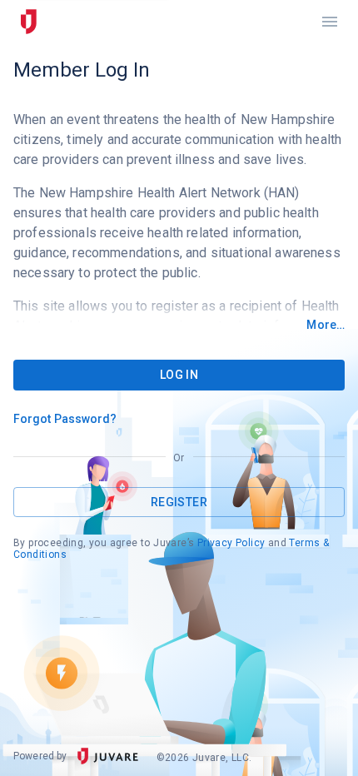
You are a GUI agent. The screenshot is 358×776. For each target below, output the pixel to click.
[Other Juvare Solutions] (28, 22)
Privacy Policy (231, 543)
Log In (179, 374)
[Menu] (330, 22)
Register (179, 502)
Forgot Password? (65, 418)
